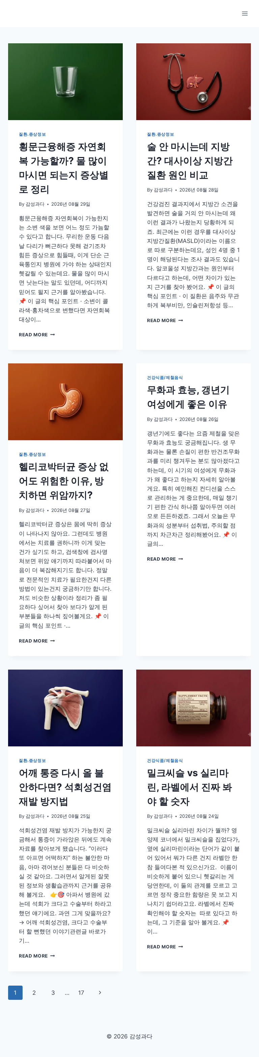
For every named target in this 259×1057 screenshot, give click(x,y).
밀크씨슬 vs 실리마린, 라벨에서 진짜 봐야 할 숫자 (189, 787)
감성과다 (35, 204)
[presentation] (65, 81)
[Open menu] (244, 13)
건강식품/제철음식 (165, 377)
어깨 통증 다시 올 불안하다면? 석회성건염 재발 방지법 (65, 787)
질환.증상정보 (32, 134)
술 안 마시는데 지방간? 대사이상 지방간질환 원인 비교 (190, 161)
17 (81, 992)
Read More (37, 334)
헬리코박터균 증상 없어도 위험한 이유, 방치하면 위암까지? (64, 481)
